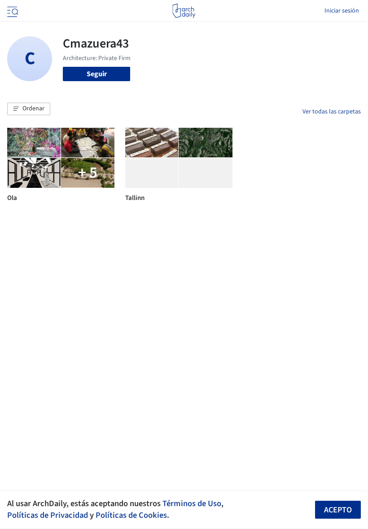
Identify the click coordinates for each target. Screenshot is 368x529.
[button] (28, 109)
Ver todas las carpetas (331, 111)
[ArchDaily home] (183, 11)
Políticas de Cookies (131, 515)
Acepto (338, 510)
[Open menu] (11, 10)
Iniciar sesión (341, 11)
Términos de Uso (191, 503)
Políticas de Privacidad (47, 515)
